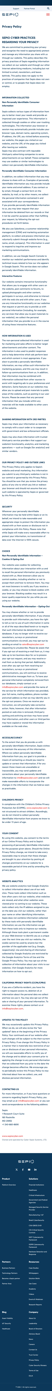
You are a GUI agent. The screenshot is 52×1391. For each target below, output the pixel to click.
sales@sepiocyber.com (33, 644)
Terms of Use (33, 1370)
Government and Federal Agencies (38, 1201)
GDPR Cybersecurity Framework (36, 1245)
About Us (32, 1318)
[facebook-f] (23, 1169)
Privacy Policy (34, 1360)
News (31, 1339)
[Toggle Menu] (48, 14)
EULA (31, 1376)
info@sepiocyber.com (12, 687)
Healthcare (33, 1190)
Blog (4, 1312)
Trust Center (33, 1355)
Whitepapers (33, 1273)
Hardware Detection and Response (38, 1253)
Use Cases (32, 1284)
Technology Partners (9, 1273)
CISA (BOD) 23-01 (35, 1225)
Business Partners (8, 1268)
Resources (34, 1261)
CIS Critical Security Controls (36, 1231)
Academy (32, 1289)
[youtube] (29, 1169)
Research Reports (35, 1304)
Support (16, 9)
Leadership (33, 1323)
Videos (31, 1294)
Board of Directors (35, 1329)
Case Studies (34, 1268)
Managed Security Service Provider (38, 1208)
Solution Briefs (34, 1278)
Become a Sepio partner (11, 1278)
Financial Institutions (36, 1185)
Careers (32, 1344)
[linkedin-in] (35, 1169)
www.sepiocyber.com (36, 808)
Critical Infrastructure (37, 1195)
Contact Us (33, 1350)
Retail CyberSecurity (36, 1220)
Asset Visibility (7, 1318)
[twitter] (17, 1169)
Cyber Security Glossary (38, 1365)
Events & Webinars (36, 1299)
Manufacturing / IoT (36, 1215)
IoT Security (6, 1323)
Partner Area (6, 1284)
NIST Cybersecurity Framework (36, 1238)
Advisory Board (34, 1334)
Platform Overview (9, 1185)
